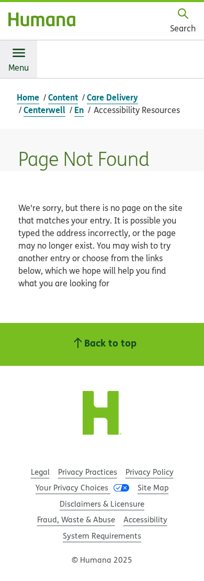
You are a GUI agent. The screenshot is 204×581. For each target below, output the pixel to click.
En (79, 110)
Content (63, 97)
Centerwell (44, 110)
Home (28, 97)
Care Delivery (112, 97)
